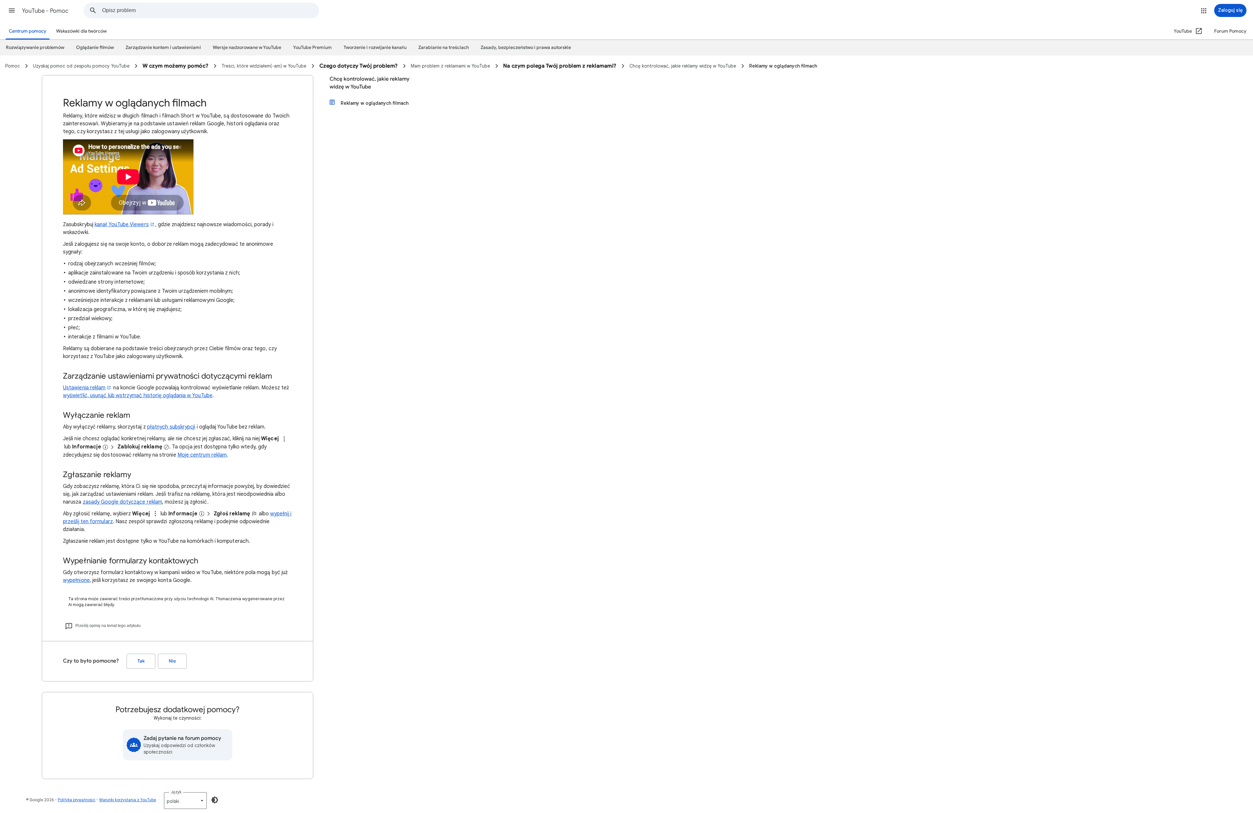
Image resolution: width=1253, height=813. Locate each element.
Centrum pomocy (27, 31)
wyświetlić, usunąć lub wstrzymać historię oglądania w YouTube (137, 395)
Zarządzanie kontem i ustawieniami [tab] (163, 47)
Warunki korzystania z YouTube (127, 799)
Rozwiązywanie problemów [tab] (35, 47)
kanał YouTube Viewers (122, 224)
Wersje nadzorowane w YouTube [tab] (247, 47)
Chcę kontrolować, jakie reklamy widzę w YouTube (370, 83)
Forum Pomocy (1230, 31)
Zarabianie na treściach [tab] (443, 47)
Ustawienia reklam (84, 387)
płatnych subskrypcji (171, 427)
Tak (141, 661)
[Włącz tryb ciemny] (215, 800)
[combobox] (210, 10)
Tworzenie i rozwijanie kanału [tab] (375, 47)
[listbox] (185, 800)
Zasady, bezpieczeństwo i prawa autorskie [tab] (526, 47)
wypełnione (76, 580)
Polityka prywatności (76, 799)
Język (176, 792)
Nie (172, 661)
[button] (12, 10)
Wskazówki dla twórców (81, 31)
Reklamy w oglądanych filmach (375, 103)
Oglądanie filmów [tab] (95, 47)
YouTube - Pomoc (45, 10)
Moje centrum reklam (202, 455)
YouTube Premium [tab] (312, 47)
